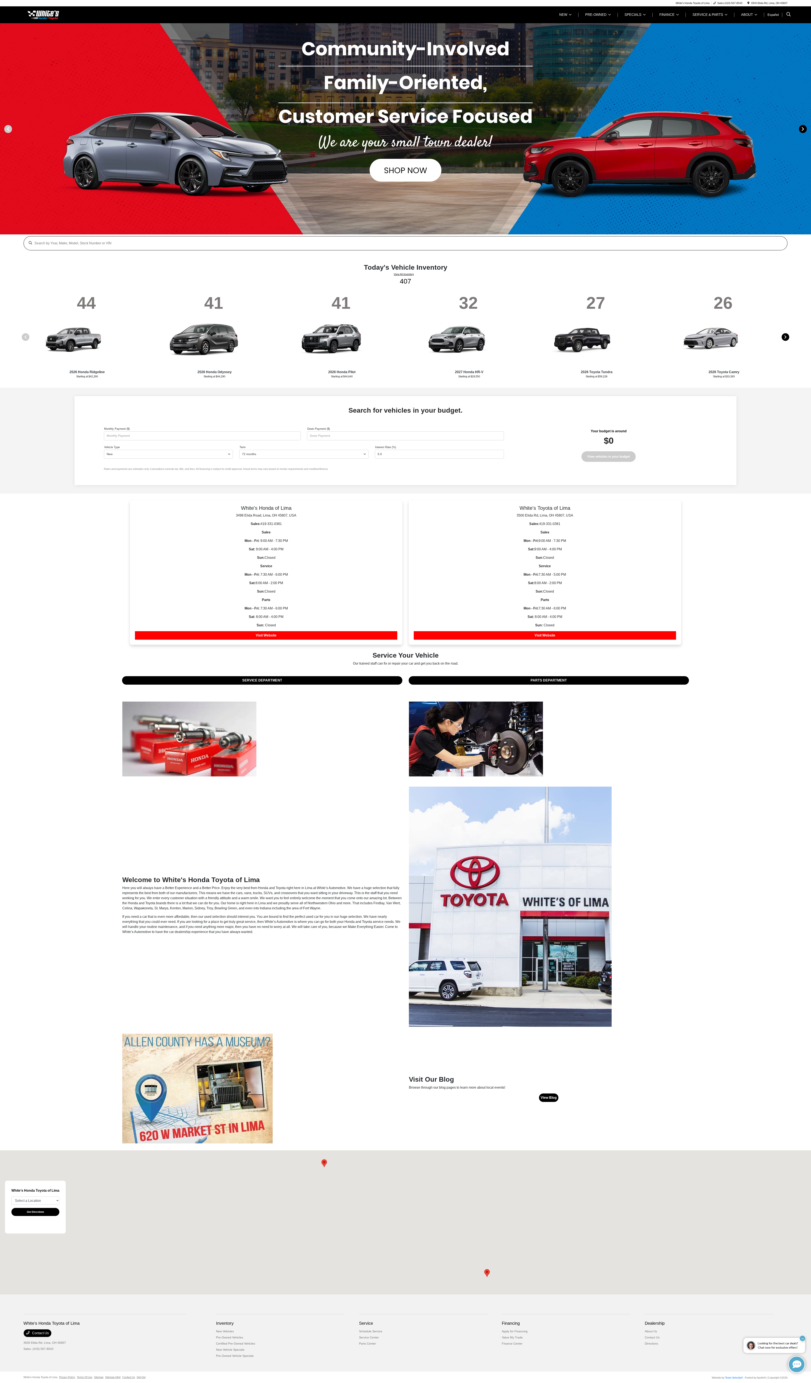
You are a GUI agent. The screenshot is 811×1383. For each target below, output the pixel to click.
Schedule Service (370, 1331)
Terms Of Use (84, 1377)
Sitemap (98, 1377)
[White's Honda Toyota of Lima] (59, 14)
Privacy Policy (67, 1377)
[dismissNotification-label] (802, 1338)
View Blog (549, 1097)
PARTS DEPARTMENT (549, 680)
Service (366, 1323)
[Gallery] (405, 128)
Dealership (655, 1323)
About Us (651, 1331)
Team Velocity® (734, 1377)
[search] (789, 15)
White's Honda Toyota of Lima (40, 1377)
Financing (511, 1323)
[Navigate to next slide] (808, 129)
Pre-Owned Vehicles (229, 1337)
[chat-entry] (796, 1364)
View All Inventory (404, 274)
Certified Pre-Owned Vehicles (235, 1343)
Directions (651, 1343)
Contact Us (40, 1333)
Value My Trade (512, 1337)
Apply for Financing (515, 1331)
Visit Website (266, 635)
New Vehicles (225, 1331)
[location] (748, 3)
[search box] (405, 241)
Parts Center (367, 1343)
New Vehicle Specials (230, 1349)
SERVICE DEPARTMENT (262, 680)
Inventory (225, 1323)
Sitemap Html (113, 1377)
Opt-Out (141, 1377)
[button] (324, 1163)
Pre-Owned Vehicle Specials (235, 1355)
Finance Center (512, 1343)
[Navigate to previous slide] (3, 129)
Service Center (369, 1337)
